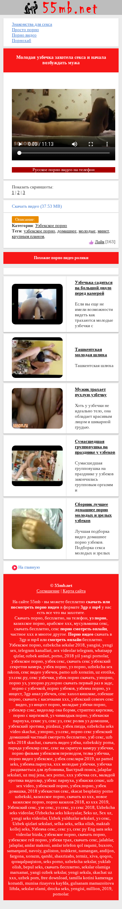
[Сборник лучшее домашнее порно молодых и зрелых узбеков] (37, 528)
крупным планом (28, 236)
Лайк (99, 241)
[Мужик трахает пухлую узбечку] (37, 407)
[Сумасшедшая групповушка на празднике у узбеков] (37, 465)
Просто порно (25, 29)
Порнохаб (21, 40)
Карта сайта (74, 590)
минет (103, 230)
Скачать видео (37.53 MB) (37, 206)
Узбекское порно (51, 225)
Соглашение (48, 590)
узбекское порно (39, 230)
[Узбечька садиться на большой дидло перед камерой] (37, 303)
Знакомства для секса (32, 24)
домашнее (67, 230)
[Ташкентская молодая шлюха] (37, 357)
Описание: (25, 219)
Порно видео (24, 35)
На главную (28, 567)
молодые (87, 230)
